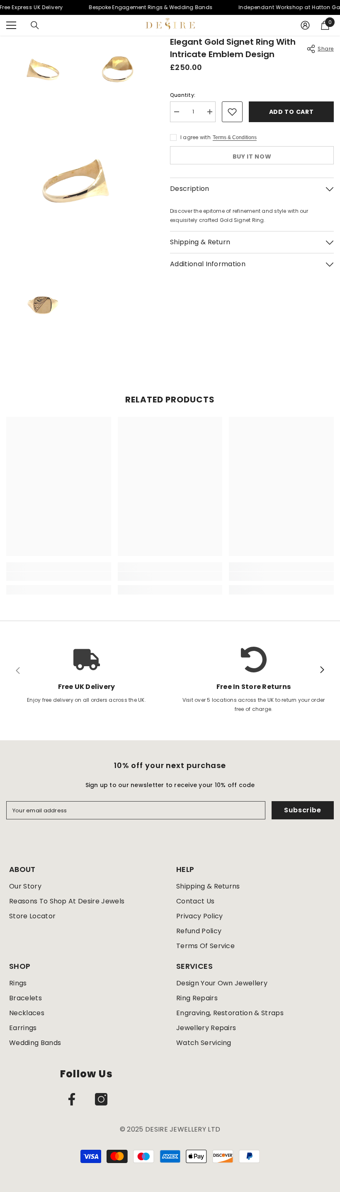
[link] (58, 576)
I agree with (195, 137)
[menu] (11, 25)
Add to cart (291, 112)
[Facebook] (71, 1099)
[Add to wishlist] (232, 111)
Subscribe (302, 810)
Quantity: (182, 95)
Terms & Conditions (235, 137)
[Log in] (305, 25)
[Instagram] (101, 1099)
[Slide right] (322, 670)
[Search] (35, 25)
